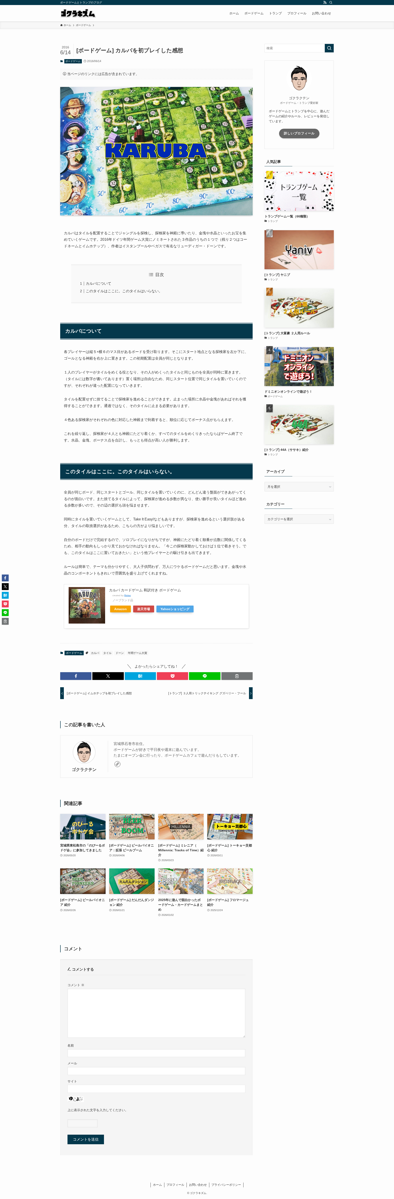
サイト (72, 1081)
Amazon (120, 609)
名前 (70, 1045)
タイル (107, 653)
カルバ (95, 653)
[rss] (325, 2)
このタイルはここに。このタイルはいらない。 (124, 291)
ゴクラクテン (84, 769)
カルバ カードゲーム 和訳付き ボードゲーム (145, 590)
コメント (75, 985)
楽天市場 (143, 609)
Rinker (127, 595)
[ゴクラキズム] (78, 13)
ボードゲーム (72, 61)
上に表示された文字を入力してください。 (97, 1110)
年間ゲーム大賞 (137, 653)
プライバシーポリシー (226, 1184)
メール (72, 1063)
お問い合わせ (198, 1184)
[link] (117, 764)
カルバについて (98, 283)
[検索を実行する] (329, 48)
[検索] (331, 2)
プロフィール (175, 1184)
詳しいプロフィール (299, 133)
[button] (75, 676)
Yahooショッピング (175, 609)
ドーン (120, 653)
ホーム (157, 1184)
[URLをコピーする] (237, 676)
